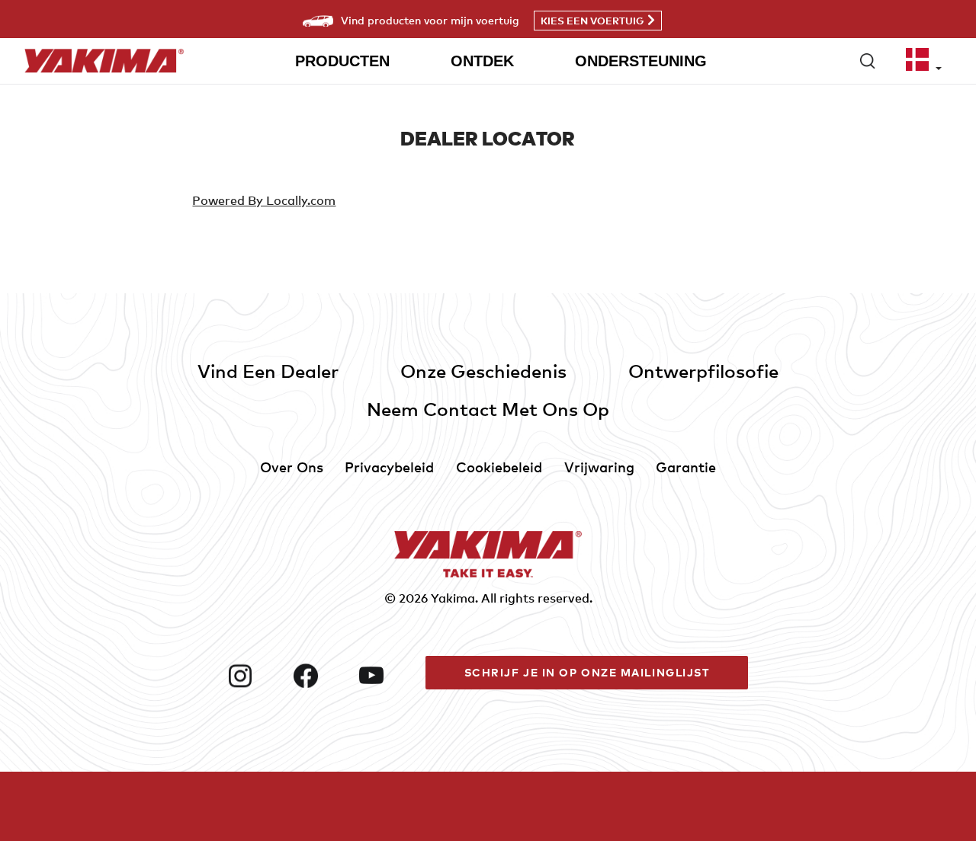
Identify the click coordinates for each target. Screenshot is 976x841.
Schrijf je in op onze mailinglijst (587, 672)
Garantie (686, 466)
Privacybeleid (389, 466)
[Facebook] (320, 676)
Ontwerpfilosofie (703, 371)
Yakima (453, 598)
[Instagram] (254, 676)
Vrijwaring (599, 466)
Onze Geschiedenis (483, 371)
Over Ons (291, 466)
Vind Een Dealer (268, 371)
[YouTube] (386, 676)
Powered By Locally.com (264, 200)
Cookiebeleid (499, 466)
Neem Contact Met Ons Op (488, 409)
